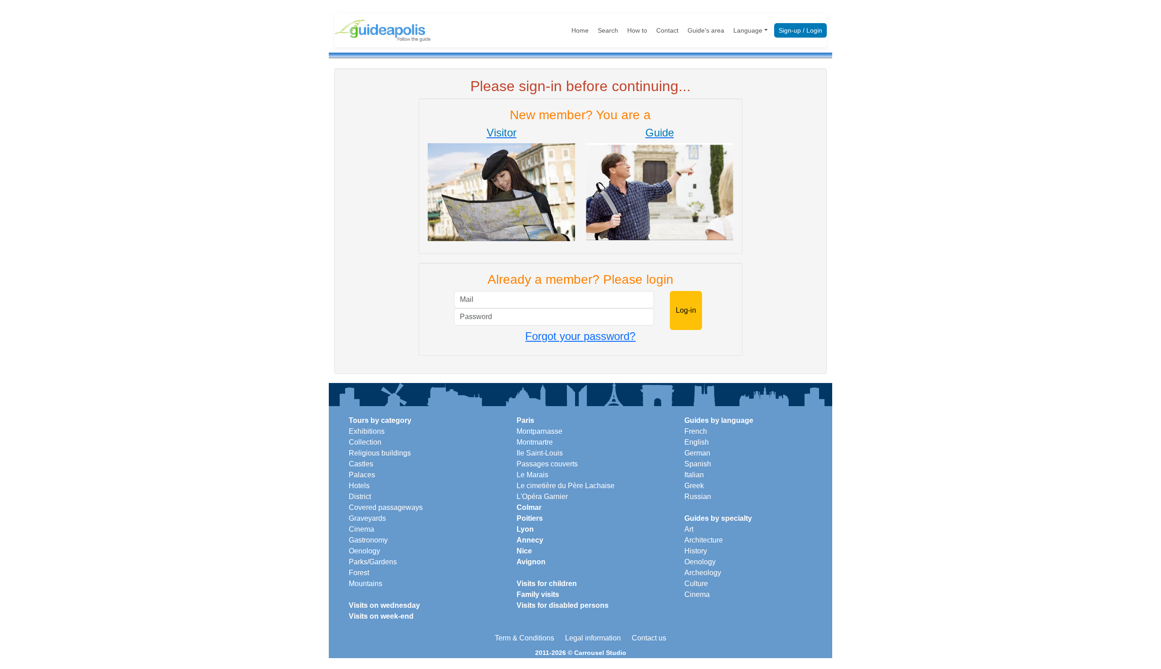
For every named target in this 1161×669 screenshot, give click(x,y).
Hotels (359, 486)
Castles (361, 464)
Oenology (364, 551)
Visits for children (547, 583)
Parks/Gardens (373, 562)
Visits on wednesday (384, 605)
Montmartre (535, 442)
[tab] (501, 185)
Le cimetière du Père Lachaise (566, 486)
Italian (694, 475)
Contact (667, 30)
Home (580, 30)
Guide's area (706, 30)
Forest (359, 573)
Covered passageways (386, 507)
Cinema (361, 529)
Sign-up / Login (800, 30)
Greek (694, 486)
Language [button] (747, 30)
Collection (365, 442)
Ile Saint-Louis (540, 453)
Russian (697, 496)
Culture (696, 583)
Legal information (593, 638)
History (695, 551)
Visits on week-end (381, 616)
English (696, 442)
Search (608, 30)
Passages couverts (547, 464)
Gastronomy (368, 540)
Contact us (649, 638)
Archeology (702, 573)
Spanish (697, 464)
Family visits (538, 594)
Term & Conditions (524, 638)
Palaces (362, 475)
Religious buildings (380, 453)
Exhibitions (367, 431)
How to (637, 30)
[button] (501, 184)
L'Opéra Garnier (542, 496)
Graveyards (367, 518)
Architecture (703, 540)
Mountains (365, 583)
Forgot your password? (580, 336)
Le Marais (532, 475)
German (697, 453)
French (695, 431)
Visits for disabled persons (563, 605)
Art (688, 529)
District (360, 496)
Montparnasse (539, 431)
